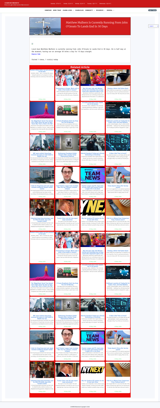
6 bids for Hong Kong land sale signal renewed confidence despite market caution (42, 187)
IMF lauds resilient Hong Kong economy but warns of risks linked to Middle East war (42, 154)
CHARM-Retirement (12, 3)
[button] (73, 10)
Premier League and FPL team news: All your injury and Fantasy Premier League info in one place (93, 187)
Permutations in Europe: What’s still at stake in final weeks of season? (67, 89)
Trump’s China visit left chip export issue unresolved (67, 219)
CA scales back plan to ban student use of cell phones (92, 103)
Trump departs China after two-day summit (118, 186)
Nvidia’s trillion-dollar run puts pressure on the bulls (42, 70)
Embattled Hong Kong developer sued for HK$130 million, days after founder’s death (42, 219)
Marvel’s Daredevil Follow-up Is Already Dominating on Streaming (92, 154)
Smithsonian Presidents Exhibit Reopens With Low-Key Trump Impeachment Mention (67, 154)
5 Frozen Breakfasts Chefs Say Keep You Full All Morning (67, 121)
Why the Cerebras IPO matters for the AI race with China (92, 219)
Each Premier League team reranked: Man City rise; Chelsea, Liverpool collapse (67, 187)
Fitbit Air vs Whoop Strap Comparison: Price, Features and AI (118, 219)
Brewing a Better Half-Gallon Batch (118, 88)
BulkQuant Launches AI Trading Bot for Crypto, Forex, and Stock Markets (118, 121)
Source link (36, 54)
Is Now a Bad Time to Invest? (118, 153)
